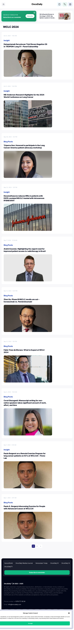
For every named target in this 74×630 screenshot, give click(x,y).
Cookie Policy (45, 618)
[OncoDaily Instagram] (24, 611)
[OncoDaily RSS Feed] (61, 611)
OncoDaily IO (54, 563)
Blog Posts (8, 142)
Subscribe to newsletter (37, 572)
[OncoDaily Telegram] (43, 611)
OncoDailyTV (8, 566)
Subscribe (30, 16)
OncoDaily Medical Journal (24, 563)
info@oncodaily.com (14, 604)
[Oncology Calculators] (59, 4)
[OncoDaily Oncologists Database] (64, 4)
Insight (7, 40)
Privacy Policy (26, 618)
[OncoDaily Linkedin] (6, 611)
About (19, 618)
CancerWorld (8, 563)
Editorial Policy (36, 618)
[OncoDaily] (37, 4)
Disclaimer (54, 618)
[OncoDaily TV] (31, 611)
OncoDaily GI (65, 563)
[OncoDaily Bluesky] (49, 611)
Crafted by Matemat (37, 623)
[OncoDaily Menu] (3, 4)
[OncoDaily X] (12, 611)
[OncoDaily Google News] (55, 611)
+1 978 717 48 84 (19, 601)
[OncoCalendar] (70, 4)
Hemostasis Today (42, 563)
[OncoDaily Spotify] (37, 611)
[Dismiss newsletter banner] (34, 12)
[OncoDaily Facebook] (18, 611)
